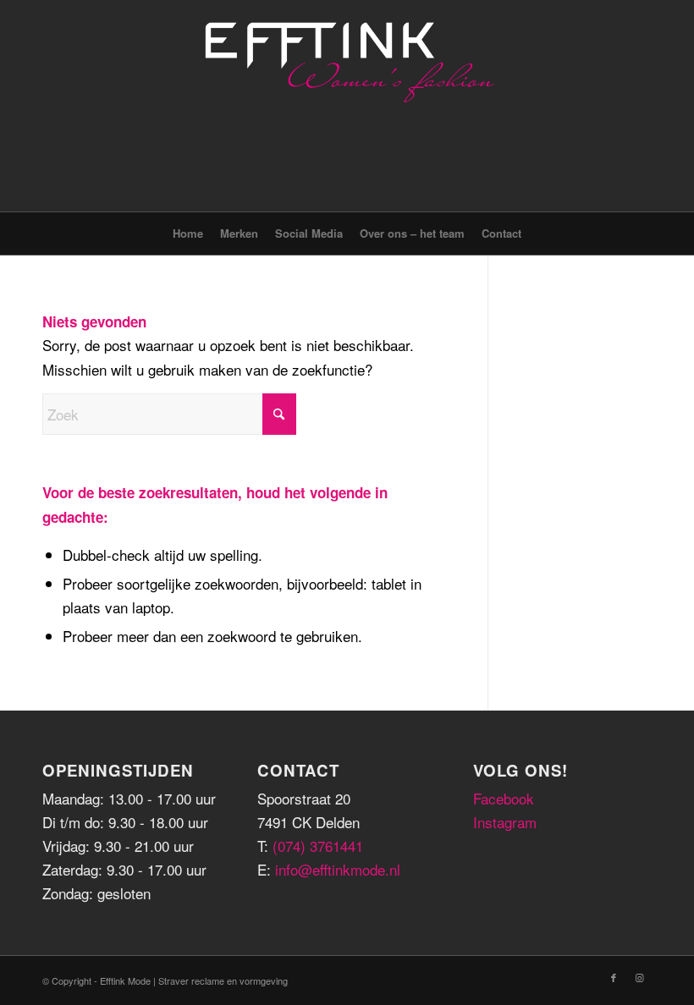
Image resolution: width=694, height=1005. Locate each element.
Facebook (503, 798)
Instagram (505, 821)
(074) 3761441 (318, 845)
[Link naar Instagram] (639, 977)
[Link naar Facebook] (613, 977)
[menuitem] (188, 233)
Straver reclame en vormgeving (223, 980)
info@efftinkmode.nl (337, 869)
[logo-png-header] (347, 105)
